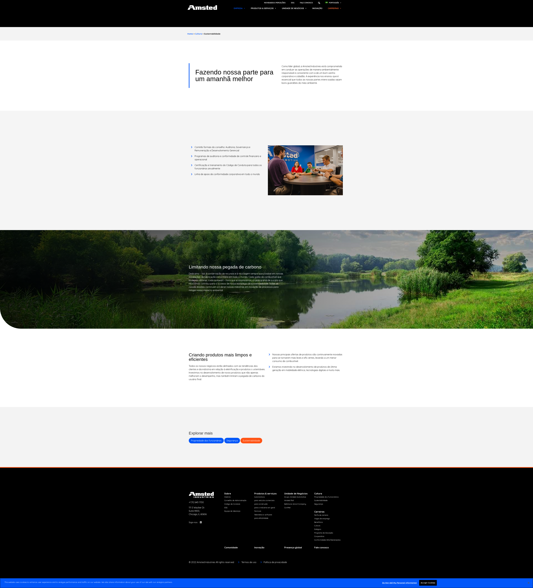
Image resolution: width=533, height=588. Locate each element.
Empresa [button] (238, 8)
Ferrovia (257, 511)
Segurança (232, 440)
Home (190, 34)
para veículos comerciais (264, 500)
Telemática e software (263, 515)
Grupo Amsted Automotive (295, 497)
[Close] (529, 583)
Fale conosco (306, 3)
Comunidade (231, 547)
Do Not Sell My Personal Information (399, 583)
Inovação (317, 8)
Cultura (198, 34)
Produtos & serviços (262, 8)
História (227, 497)
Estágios (317, 529)
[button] (319, 3)
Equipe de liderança (232, 511)
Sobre (227, 493)
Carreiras (333, 8)
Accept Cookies (428, 583)
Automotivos (259, 497)
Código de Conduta (232, 504)
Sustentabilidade (251, 440)
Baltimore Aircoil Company (295, 504)
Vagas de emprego (322, 518)
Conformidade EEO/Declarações (327, 540)
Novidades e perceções (275, 3)
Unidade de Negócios (293, 8)
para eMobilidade (261, 518)
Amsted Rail (289, 500)
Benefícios (318, 522)
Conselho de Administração (235, 500)
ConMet (287, 507)
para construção (261, 504)
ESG (292, 3)
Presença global (293, 547)
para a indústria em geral (264, 507)
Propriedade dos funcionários (206, 440)
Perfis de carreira (321, 515)
